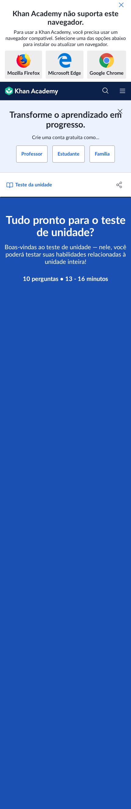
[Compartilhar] (119, 185)
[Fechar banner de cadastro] (120, 111)
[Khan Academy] (29, 91)
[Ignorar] (121, 5)
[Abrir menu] (122, 91)
